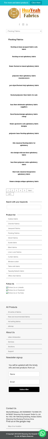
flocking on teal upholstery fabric (24, 56)
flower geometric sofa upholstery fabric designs (24, 125)
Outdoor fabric (13, 219)
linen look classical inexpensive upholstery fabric (24, 173)
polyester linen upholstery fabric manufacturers (24, 77)
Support (11, 351)
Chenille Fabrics (13, 223)
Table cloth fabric (14, 266)
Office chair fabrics (14, 276)
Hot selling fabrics (14, 321)
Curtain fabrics (13, 257)
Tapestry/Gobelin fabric (16, 271)
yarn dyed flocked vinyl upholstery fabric (24, 85)
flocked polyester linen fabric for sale (24, 95)
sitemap (11, 326)
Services (11, 342)
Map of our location (14, 426)
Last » (10, 194)
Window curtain (13, 261)
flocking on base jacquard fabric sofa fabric (24, 48)
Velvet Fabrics (13, 238)
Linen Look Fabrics (14, 252)
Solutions (11, 346)
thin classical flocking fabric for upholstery (24, 144)
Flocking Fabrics (13, 233)
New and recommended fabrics (19, 317)
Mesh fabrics (12, 247)
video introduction (14, 337)
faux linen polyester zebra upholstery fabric (24, 163)
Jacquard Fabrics (14, 228)
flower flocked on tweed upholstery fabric (24, 66)
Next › (30, 190)
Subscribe (24, 389)
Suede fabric (12, 242)
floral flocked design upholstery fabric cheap (24, 115)
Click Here (36, 3)
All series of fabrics (14, 312)
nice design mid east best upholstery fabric (24, 153)
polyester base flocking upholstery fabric (24, 133)
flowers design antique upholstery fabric (24, 181)
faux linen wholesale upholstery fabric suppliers (24, 105)
